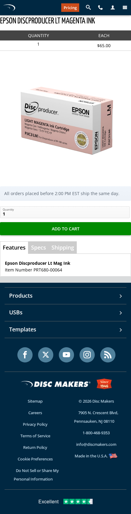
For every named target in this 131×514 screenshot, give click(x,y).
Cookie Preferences (35, 459)
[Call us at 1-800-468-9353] (100, 7)
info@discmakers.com (96, 444)
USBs (16, 312)
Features (14, 247)
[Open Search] (88, 7)
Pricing (70, 7)
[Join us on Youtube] (66, 354)
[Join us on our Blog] (107, 354)
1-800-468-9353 (96, 432)
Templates (22, 329)
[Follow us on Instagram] (87, 354)
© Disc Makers (96, 401)
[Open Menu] (124, 7)
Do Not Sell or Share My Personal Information (36, 475)
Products (21, 295)
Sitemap (35, 401)
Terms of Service (35, 436)
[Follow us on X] (45, 354)
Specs (38, 247)
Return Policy (35, 447)
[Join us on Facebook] (25, 354)
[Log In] (112, 7)
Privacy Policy (35, 424)
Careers (35, 412)
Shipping (62, 247)
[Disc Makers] (9, 7)
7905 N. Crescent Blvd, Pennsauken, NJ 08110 (96, 417)
